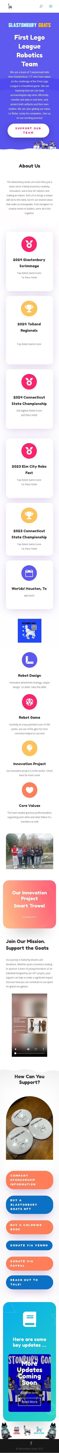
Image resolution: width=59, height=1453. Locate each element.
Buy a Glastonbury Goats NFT (24, 1204)
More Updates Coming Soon (29, 1373)
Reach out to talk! (24, 1282)
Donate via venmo (29, 1245)
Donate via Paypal (22, 1263)
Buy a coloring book (26, 1227)
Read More (29, 1402)
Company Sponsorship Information (23, 1180)
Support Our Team (28, 130)
